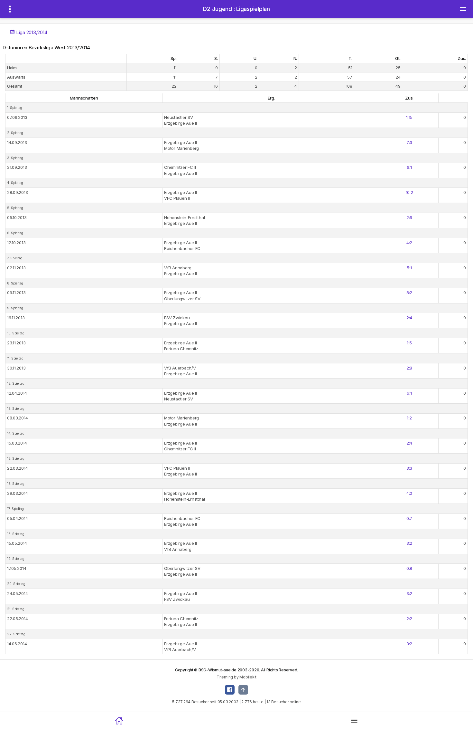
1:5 (409, 342)
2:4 (409, 317)
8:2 (409, 292)
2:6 (409, 217)
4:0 (409, 493)
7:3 (409, 142)
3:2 (409, 543)
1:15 (409, 117)
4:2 (409, 242)
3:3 (409, 468)
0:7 (409, 518)
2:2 (409, 618)
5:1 (409, 267)
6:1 (409, 167)
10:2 (409, 192)
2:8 (409, 367)
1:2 (409, 417)
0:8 (409, 568)
